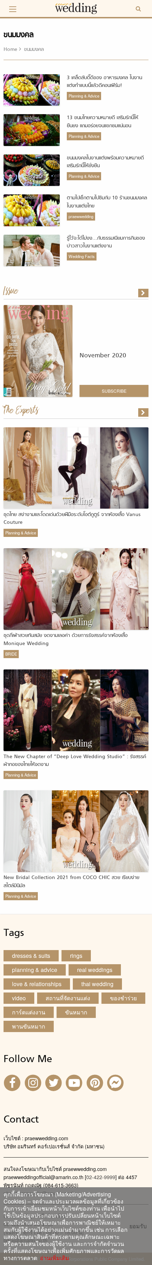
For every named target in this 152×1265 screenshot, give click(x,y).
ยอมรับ (138, 1226)
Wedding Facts (82, 256)
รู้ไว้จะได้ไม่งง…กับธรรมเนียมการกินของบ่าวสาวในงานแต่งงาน (106, 242)
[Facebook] (13, 1082)
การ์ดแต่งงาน (28, 1012)
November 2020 (103, 356)
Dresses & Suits (31, 955)
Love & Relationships (37, 984)
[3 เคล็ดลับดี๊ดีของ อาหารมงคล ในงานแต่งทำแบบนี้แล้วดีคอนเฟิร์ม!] (144, 412)
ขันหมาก (76, 1012)
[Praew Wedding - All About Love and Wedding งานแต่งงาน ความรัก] (76, 8)
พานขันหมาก (28, 1026)
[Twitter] (54, 1082)
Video (19, 998)
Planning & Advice (84, 96)
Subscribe (114, 391)
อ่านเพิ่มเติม (53, 1258)
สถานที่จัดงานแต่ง (68, 998)
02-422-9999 (100, 1177)
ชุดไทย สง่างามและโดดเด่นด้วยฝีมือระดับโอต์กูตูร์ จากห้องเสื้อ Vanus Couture (72, 519)
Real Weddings (94, 970)
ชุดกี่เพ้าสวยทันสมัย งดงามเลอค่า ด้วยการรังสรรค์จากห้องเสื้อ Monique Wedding (66, 640)
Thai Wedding (97, 984)
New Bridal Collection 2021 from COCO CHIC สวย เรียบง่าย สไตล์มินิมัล (71, 882)
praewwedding (81, 216)
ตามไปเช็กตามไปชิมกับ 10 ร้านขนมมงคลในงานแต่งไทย (107, 202)
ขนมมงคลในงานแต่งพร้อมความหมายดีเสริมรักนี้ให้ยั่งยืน (105, 162)
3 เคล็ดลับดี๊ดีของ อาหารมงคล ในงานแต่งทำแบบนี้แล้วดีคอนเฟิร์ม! (104, 82)
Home (10, 50)
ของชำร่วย (123, 998)
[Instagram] (33, 1082)
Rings (76, 955)
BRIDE (11, 654)
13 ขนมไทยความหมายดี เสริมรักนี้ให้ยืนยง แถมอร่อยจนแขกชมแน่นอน (102, 122)
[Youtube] (74, 1082)
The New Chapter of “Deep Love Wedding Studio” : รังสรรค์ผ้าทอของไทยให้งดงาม (75, 761)
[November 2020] (144, 293)
